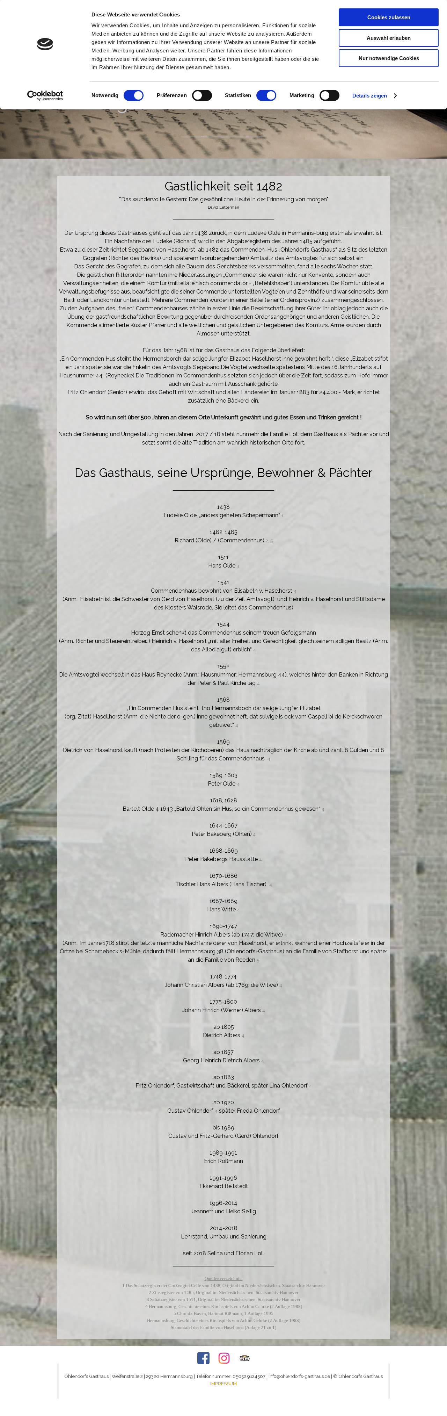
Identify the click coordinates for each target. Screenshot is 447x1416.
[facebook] (203, 1358)
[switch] (202, 95)
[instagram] (224, 1358)
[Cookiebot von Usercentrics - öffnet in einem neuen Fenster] (45, 96)
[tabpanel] (223, 114)
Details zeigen (369, 96)
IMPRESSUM (223, 1383)
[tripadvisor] (245, 1358)
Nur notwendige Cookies (389, 58)
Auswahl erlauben (389, 38)
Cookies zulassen (388, 17)
